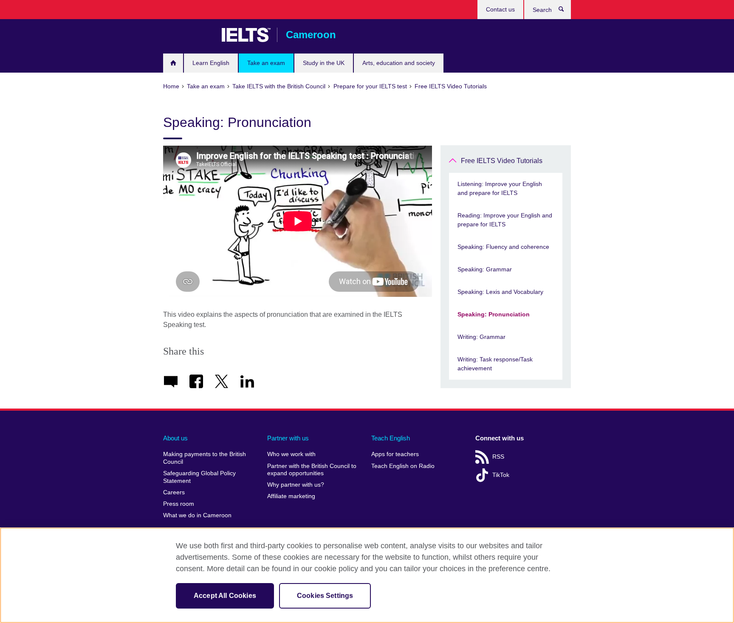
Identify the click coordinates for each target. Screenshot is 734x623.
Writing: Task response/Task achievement (495, 364)
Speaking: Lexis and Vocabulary (500, 291)
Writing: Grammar (481, 336)
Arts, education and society (398, 62)
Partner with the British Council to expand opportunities (311, 470)
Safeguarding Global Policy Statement (199, 477)
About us (175, 438)
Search (565, 11)
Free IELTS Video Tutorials (501, 160)
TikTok (500, 475)
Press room (178, 504)
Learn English (210, 62)
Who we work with (291, 454)
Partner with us (288, 438)
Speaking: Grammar (484, 269)
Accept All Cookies (225, 595)
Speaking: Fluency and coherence (503, 246)
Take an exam (266, 62)
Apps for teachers (395, 454)
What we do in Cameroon (197, 515)
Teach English (390, 438)
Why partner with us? (295, 485)
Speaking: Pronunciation (493, 314)
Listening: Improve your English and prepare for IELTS (499, 188)
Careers (174, 492)
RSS (498, 457)
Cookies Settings (325, 595)
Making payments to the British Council (204, 458)
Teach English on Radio (403, 466)
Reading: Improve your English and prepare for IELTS (504, 220)
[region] (367, 575)
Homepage (173, 63)
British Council (188, 35)
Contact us (500, 9)
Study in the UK (323, 62)
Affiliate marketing (291, 496)
